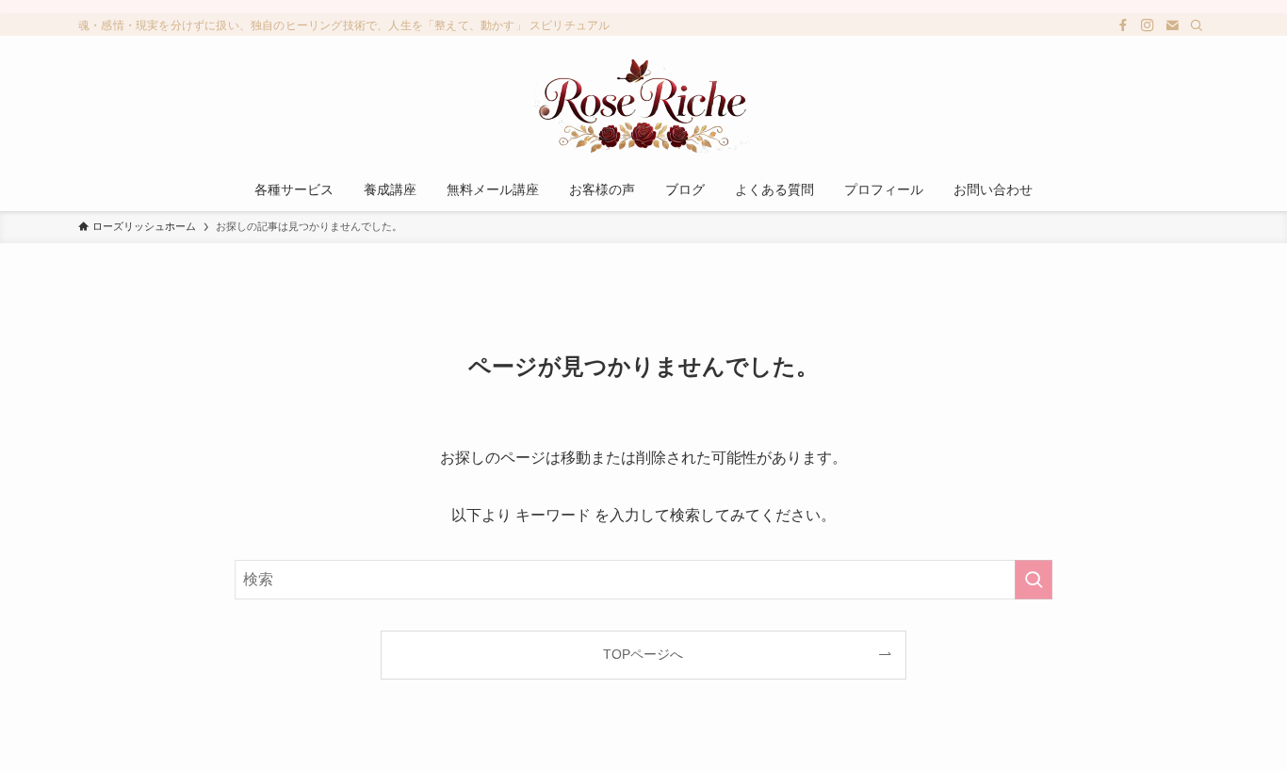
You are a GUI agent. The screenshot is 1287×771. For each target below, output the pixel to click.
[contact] (1172, 25)
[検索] (1196, 25)
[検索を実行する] (1033, 579)
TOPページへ (643, 654)
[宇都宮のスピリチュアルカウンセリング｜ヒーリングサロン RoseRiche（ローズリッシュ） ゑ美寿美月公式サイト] (643, 105)
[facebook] (1123, 25)
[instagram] (1147, 25)
